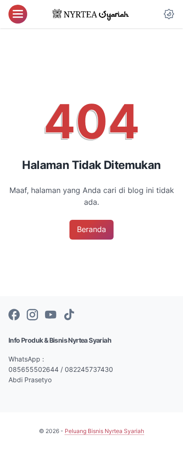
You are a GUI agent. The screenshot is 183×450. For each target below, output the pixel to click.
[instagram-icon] (32, 315)
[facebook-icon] (14, 315)
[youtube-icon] (50, 315)
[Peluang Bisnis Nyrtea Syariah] (91, 14)
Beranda (91, 229)
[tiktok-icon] (69, 315)
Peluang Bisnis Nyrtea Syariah (104, 430)
